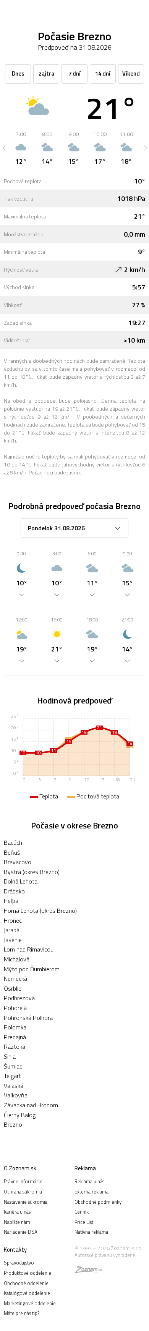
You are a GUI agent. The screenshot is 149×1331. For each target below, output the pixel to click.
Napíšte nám (17, 1222)
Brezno (13, 1124)
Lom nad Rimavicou (28, 949)
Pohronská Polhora (28, 1017)
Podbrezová (19, 997)
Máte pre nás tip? (21, 1313)
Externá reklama (91, 1191)
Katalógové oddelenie (27, 1293)
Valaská (13, 1085)
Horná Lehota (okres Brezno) (40, 910)
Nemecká (15, 978)
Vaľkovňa (16, 1095)
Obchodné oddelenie (26, 1283)
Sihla (10, 1056)
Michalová (16, 959)
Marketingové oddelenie (30, 1303)
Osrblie (12, 988)
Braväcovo (17, 861)
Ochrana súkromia (23, 1191)
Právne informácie (23, 1181)
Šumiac (13, 1066)
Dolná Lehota (20, 881)
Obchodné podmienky (97, 1202)
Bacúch (13, 842)
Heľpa (11, 900)
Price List (83, 1222)
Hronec (13, 920)
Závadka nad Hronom (31, 1105)
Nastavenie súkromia (25, 1202)
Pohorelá (15, 1007)
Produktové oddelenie (27, 1273)
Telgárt (12, 1075)
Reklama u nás (89, 1181)
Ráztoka (14, 1046)
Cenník (81, 1212)
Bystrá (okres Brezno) (32, 871)
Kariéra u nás (17, 1212)
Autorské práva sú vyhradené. (105, 1255)
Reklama (85, 1168)
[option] (21, 147)
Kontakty (15, 1249)
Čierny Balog (20, 1114)
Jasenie (13, 939)
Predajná (15, 1037)
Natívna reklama (91, 1232)
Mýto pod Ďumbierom (32, 969)
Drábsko (14, 891)
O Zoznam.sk (20, 1168)
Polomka (15, 1027)
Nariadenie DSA (20, 1232)
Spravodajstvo (19, 1262)
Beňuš (12, 852)
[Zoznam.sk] (88, 1271)
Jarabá (11, 929)
